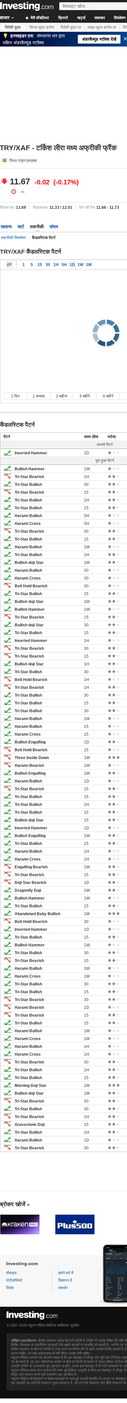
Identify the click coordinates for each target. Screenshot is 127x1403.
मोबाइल (11, 1273)
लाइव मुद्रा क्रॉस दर (102, 27)
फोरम (53, 226)
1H (56, 264)
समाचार (99, 18)
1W (80, 264)
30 (48, 264)
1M (89, 264)
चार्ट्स (81, 18)
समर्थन (63, 1288)
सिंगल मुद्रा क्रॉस (41, 27)
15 (39, 264)
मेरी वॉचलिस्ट (39, 18)
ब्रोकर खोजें (12, 1204)
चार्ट (21, 226)
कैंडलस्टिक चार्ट (9, 264)
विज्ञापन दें (65, 1280)
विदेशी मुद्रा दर (71, 27)
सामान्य (6, 226)
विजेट (10, 1288)
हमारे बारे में (65, 1273)
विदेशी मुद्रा (13, 27)
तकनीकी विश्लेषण (13, 237)
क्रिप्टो (63, 18)
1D (72, 264)
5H (64, 264)
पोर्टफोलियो (14, 1280)
